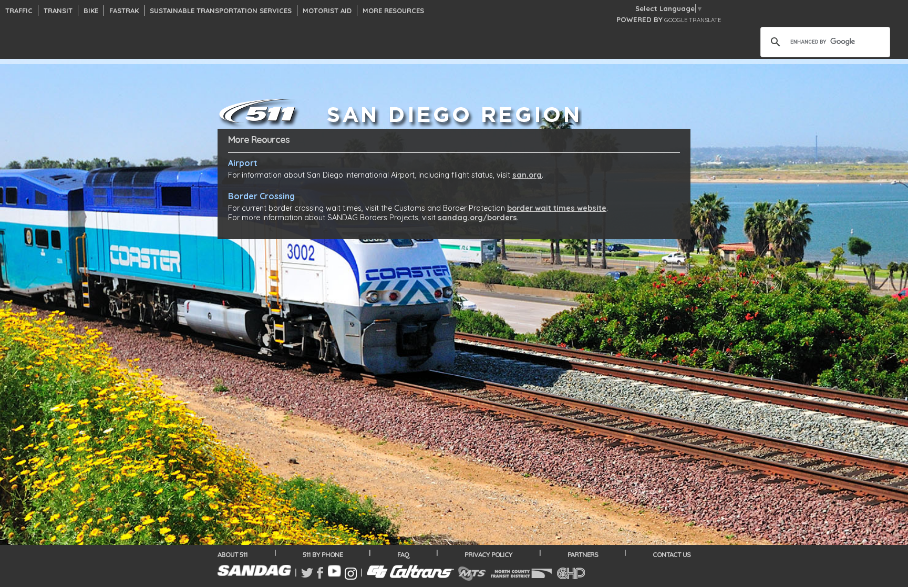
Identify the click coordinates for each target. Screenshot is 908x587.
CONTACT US (671, 554)
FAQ (403, 554)
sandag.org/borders (477, 217)
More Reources (259, 139)
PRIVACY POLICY (488, 554)
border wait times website (556, 208)
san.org (527, 175)
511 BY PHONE (323, 554)
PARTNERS (582, 554)
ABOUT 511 (232, 554)
